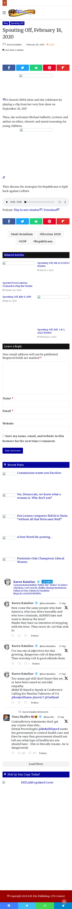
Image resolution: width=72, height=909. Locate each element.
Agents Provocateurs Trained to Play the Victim (17, 284)
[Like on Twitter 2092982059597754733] (26, 636)
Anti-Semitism (22, 234)
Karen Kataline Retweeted (35, 712)
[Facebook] (9, 68)
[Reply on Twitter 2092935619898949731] (14, 663)
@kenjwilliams (21, 697)
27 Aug (62, 603)
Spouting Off (17, 23)
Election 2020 (51, 234)
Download (50, 210)
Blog (6, 23)
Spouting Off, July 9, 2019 (17, 296)
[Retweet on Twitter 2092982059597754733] (20, 636)
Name (8, 398)
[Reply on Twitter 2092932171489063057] (14, 702)
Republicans (44, 241)
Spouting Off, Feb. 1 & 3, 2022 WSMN (51, 331)
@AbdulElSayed (48, 729)
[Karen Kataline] (21, 12)
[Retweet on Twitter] (20, 711)
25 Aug (60, 717)
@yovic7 (38, 697)
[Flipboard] (63, 68)
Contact (60, 896)
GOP (23, 241)
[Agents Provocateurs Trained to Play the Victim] (19, 270)
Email (8, 411)
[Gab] (36, 68)
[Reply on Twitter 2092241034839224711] (14, 753)
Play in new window (26, 210)
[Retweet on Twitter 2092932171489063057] (20, 702)
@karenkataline (48, 603)
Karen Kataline (14, 44)
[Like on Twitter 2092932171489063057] (26, 702)
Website (8, 423)
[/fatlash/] (36, 832)
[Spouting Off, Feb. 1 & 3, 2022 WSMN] (53, 311)
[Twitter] (22, 68)
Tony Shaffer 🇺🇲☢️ (25, 716)
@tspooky (49, 717)
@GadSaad (52, 697)
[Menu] (4, 14)
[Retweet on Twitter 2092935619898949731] (20, 663)
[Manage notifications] (64, 901)
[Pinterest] (49, 68)
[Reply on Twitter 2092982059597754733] (14, 636)
